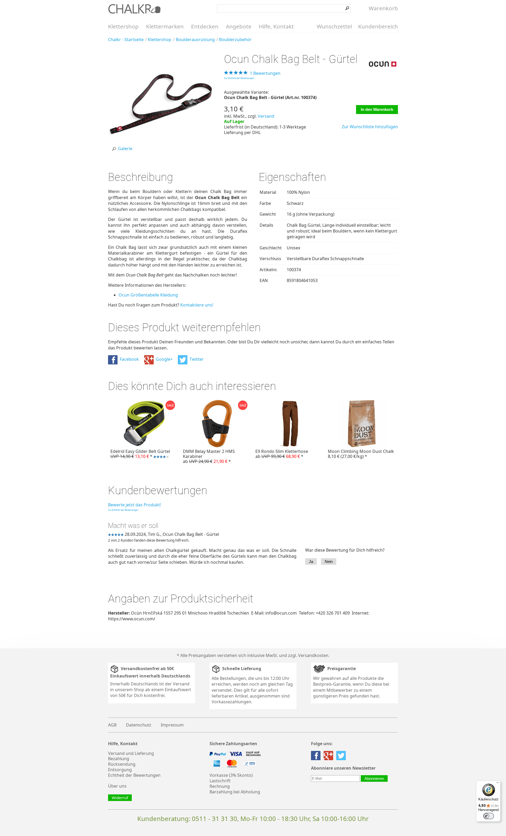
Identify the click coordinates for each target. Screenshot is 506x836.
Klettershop (123, 26)
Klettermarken (165, 26)
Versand (266, 116)
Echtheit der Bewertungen (134, 775)
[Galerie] (160, 155)
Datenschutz (138, 725)
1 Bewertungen (265, 73)
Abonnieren (374, 778)
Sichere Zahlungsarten (233, 743)
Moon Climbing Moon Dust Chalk (361, 453)
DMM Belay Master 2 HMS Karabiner (209, 456)
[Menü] (497, 784)
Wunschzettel (334, 26)
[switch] (488, 816)
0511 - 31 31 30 (214, 818)
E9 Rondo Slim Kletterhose (281, 453)
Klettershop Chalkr (134, 8)
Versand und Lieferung (131, 753)
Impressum (172, 725)
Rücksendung (121, 764)
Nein (329, 561)
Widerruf (120, 797)
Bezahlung (118, 758)
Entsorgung (120, 770)
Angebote (238, 26)
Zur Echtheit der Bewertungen (239, 78)
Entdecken (204, 26)
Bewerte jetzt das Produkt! (134, 505)
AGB (112, 725)
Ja (311, 561)
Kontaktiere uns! (196, 305)
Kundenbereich (378, 26)
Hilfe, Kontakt (276, 26)
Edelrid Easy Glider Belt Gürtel (139, 454)
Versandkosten (313, 655)
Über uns (117, 786)
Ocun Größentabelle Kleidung (148, 295)
